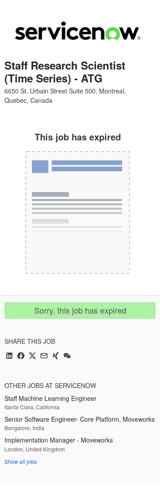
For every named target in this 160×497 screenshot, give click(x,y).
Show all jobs (20, 461)
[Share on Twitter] (32, 356)
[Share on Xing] (55, 356)
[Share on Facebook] (20, 356)
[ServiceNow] (77, 31)
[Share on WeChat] (67, 356)
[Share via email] (44, 356)
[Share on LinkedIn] (9, 356)
